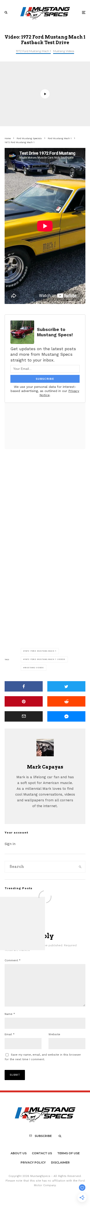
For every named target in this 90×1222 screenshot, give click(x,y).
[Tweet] (66, 686)
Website (54, 1034)
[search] (80, 866)
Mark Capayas (45, 767)
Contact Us (42, 1153)
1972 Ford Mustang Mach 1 (33, 51)
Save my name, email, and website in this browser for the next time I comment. (43, 1057)
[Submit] (66, 701)
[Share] (24, 686)
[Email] (24, 716)
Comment (13, 960)
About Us (19, 1153)
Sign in (10, 844)
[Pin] (24, 701)
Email (10, 1034)
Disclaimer (60, 1162)
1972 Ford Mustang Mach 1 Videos (45, 659)
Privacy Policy (33, 1162)
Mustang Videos (63, 51)
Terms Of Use (68, 1153)
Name (10, 1014)
